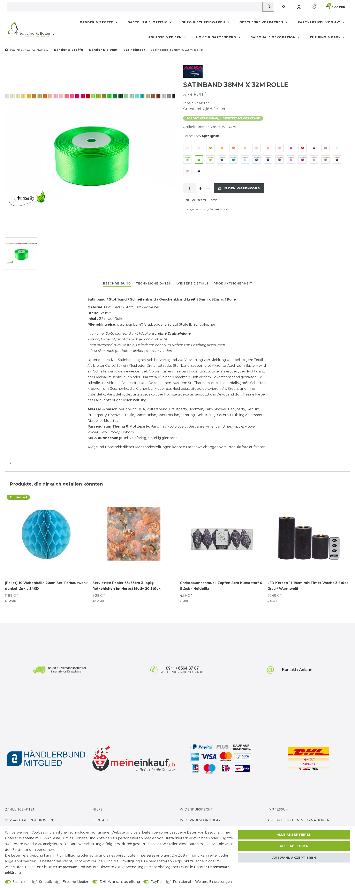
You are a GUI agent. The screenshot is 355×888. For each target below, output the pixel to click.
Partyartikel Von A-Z (320, 22)
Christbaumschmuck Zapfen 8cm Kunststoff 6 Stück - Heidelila (221, 586)
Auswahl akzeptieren (294, 857)
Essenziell (20, 882)
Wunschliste (205, 200)
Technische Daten (154, 283)
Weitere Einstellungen (213, 882)
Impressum (278, 809)
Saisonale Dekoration (273, 37)
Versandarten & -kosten (29, 820)
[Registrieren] (299, 7)
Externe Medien (76, 882)
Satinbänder (133, 50)
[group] (46, 534)
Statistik (45, 882)
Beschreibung (117, 283)
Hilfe (97, 809)
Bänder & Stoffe (97, 22)
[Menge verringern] (208, 188)
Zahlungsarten (20, 809)
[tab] (116, 283)
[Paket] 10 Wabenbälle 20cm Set (46, 586)
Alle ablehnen (294, 846)
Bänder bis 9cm (103, 50)
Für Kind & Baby (326, 37)
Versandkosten (219, 209)
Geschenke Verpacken (261, 22)
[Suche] (268, 7)
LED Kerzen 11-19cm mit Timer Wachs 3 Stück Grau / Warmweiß (307, 586)
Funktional (182, 882)
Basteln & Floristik (148, 22)
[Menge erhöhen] (200, 188)
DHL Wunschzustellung (120, 882)
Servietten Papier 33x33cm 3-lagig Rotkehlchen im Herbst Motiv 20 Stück (126, 586)
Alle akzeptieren (294, 834)
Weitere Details (192, 283)
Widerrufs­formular (200, 820)
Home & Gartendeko (216, 37)
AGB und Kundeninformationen (298, 820)
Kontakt (100, 820)
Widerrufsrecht (196, 809)
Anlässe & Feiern (165, 37)
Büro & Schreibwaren (204, 22)
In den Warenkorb (242, 188)
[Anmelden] (284, 7)
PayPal (156, 882)
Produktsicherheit (232, 283)
